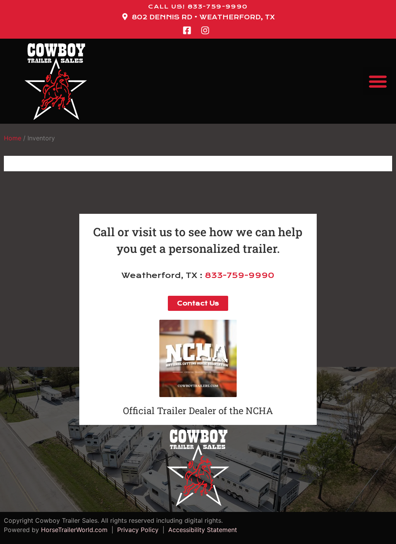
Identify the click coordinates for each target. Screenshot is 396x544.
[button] (377, 81)
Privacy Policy (138, 530)
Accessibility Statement (200, 530)
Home (12, 138)
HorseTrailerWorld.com (74, 530)
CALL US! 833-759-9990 (198, 6)
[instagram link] (207, 30)
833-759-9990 (239, 275)
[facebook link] (189, 30)
